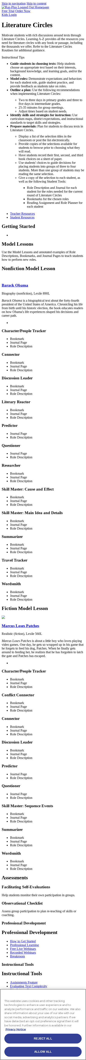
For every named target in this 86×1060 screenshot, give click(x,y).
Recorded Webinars (23, 952)
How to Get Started (23, 941)
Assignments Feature (24, 982)
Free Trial (8, 11)
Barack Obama (15, 285)
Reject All (43, 1038)
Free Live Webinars (23, 949)
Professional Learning (24, 945)
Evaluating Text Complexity (28, 986)
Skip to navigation (14, 3)
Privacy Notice (15, 1029)
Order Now (22, 11)
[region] (43, 1024)
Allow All (43, 1051)
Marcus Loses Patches (20, 626)
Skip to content (36, 3)
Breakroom (17, 956)
